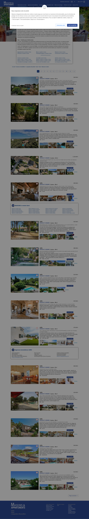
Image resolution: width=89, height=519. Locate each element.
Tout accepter (72, 25)
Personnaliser (61, 25)
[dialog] (44, 18)
